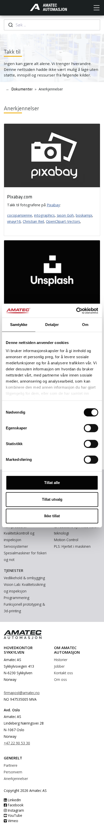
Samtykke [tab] (19, 324)
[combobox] (52, 24)
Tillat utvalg (52, 499)
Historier (60, 659)
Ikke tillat (52, 516)
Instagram (15, 810)
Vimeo (12, 820)
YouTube (14, 815)
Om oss (60, 679)
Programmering (16, 597)
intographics (44, 215)
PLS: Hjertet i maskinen (72, 546)
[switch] (91, 428)
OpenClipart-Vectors (63, 221)
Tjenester (13, 570)
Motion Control (66, 539)
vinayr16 (14, 221)
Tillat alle (52, 482)
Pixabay (53, 204)
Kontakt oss (63, 672)
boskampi (84, 215)
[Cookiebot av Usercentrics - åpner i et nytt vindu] (76, 310)
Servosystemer (16, 546)
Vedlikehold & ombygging (24, 577)
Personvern (13, 772)
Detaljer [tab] (52, 324)
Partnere (10, 765)
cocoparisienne (19, 215)
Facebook (15, 805)
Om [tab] (85, 324)
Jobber (59, 666)
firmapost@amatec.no (22, 692)
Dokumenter (22, 89)
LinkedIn (14, 799)
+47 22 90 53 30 (17, 743)
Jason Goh (65, 215)
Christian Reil (33, 221)
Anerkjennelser (16, 778)
